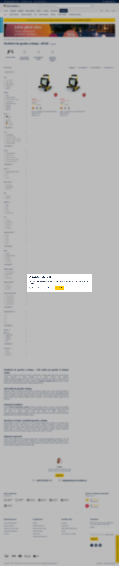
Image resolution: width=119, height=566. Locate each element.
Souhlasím (59, 288)
